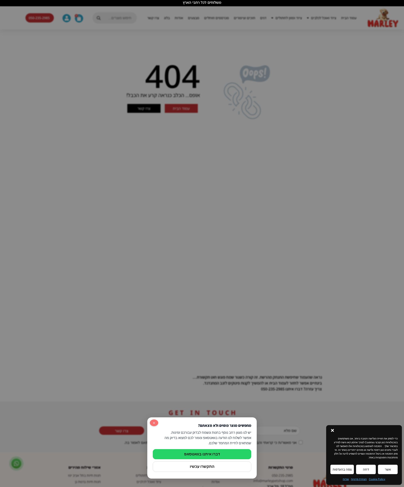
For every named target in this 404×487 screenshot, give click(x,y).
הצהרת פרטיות (359, 479)
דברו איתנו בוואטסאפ (202, 454)
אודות (346, 479)
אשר (388, 469)
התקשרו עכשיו (202, 466)
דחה (366, 469)
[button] (332, 430)
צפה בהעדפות (342, 469)
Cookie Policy (377, 479)
